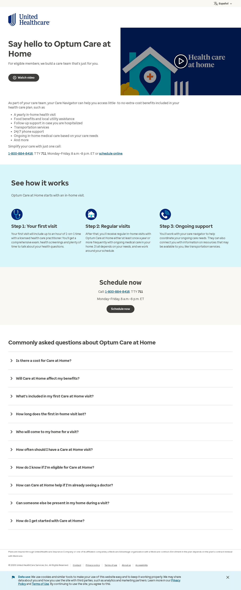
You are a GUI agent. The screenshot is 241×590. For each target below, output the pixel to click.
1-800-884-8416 (20, 154)
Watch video (26, 77)
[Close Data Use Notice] (228, 577)
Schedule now (120, 309)
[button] (181, 61)
